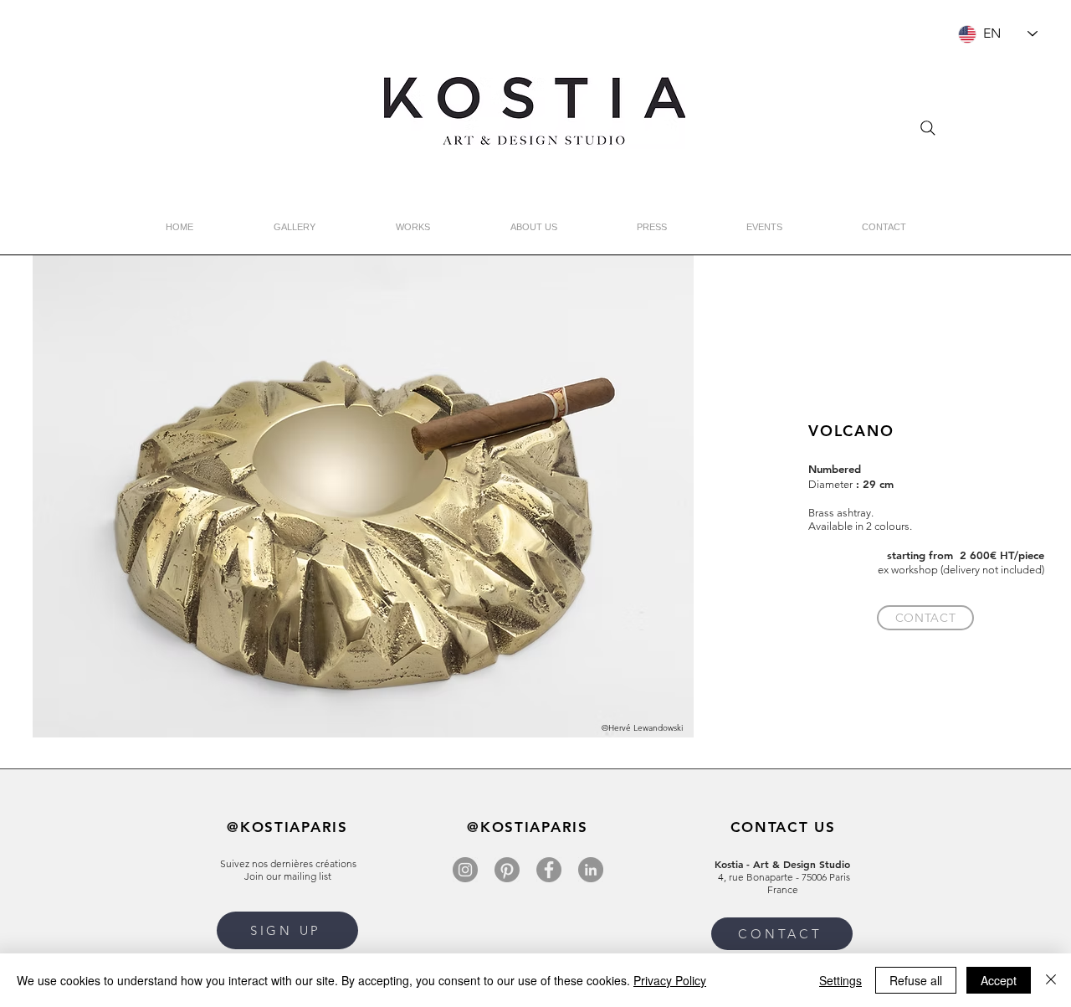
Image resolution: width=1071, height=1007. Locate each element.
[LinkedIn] (590, 869)
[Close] (1051, 980)
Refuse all (915, 980)
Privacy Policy (669, 980)
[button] (287, 930)
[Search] (927, 128)
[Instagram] (465, 869)
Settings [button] (840, 980)
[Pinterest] (507, 869)
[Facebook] (548, 869)
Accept (999, 980)
